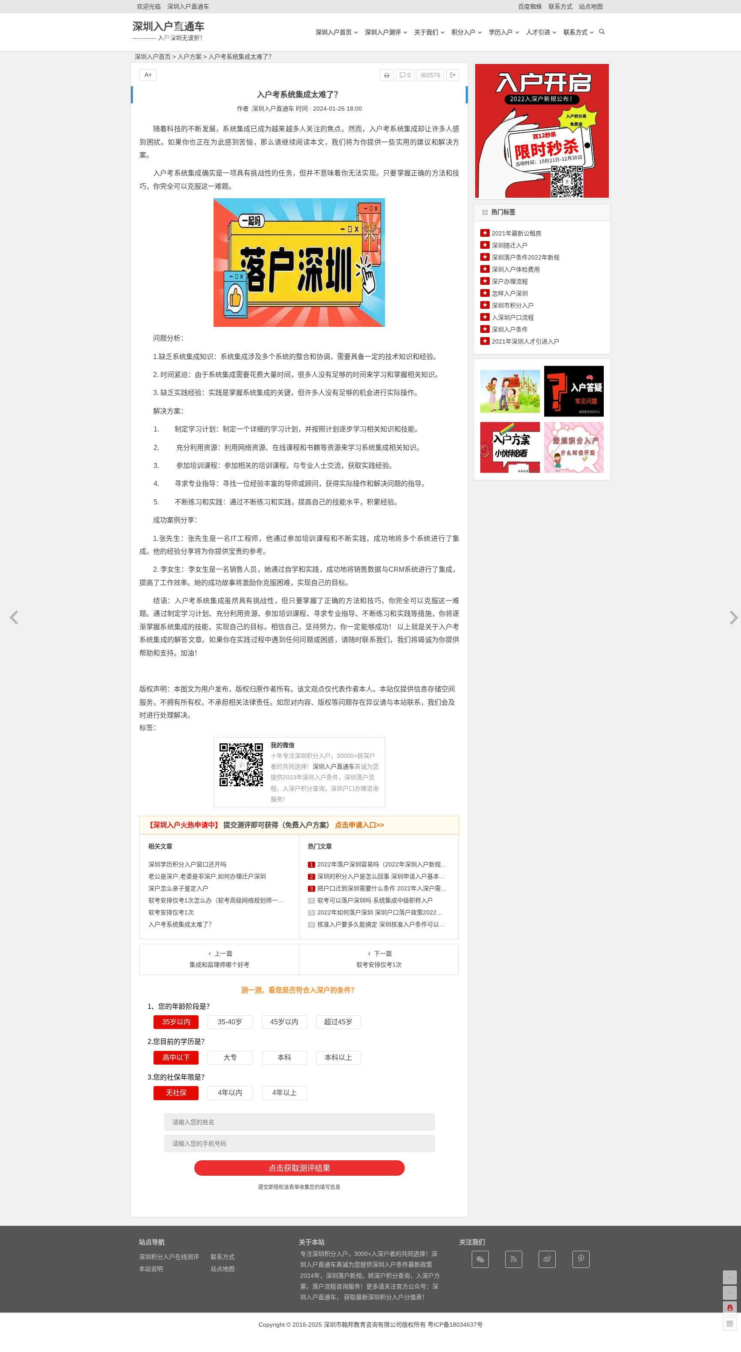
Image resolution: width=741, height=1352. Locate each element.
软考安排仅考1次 (171, 912)
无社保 (176, 1092)
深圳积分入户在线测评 (169, 1256)
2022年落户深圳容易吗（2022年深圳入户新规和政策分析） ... (400, 864)
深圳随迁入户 (510, 245)
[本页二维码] (730, 1324)
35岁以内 (176, 1022)
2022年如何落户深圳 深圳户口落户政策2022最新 (383, 912)
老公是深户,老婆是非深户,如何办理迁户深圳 (207, 876)
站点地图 (591, 6)
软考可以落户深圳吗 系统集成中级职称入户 (375, 900)
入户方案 (190, 56)
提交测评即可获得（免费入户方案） (265, 825)
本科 (284, 1057)
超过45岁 (338, 1022)
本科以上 (338, 1057)
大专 (230, 1057)
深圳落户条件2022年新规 (526, 257)
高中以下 (176, 1057)
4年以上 (284, 1092)
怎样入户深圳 (510, 293)
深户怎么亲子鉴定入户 (178, 888)
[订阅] (513, 1259)
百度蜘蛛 (530, 6)
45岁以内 (284, 1022)
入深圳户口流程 (513, 317)
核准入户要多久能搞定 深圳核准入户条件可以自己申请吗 (393, 924)
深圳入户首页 (153, 56)
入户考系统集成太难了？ (181, 924)
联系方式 (560, 6)
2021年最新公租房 (517, 233)
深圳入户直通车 (188, 6)
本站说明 (151, 1268)
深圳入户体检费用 (516, 269)
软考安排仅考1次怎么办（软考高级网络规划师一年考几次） (228, 900)
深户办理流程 (510, 281)
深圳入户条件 (510, 329)
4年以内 (230, 1092)
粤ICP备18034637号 (455, 1324)
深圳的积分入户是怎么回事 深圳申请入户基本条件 (384, 876)
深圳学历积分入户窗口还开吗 (187, 864)
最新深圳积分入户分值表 (389, 1297)
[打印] (387, 75)
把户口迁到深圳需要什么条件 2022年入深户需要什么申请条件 (400, 888)
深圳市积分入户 (513, 305)
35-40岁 (230, 1022)
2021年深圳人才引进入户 (526, 341)
